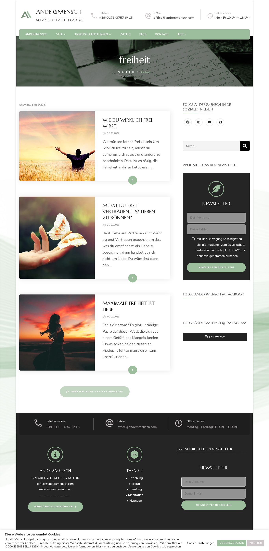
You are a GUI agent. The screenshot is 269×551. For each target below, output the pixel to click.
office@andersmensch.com (174, 18)
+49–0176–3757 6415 (116, 18)
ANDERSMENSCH (59, 11)
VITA (59, 34)
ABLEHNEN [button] (256, 543)
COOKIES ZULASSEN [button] (232, 543)
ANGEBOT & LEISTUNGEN (91, 34)
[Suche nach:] (211, 146)
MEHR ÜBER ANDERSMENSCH (53, 506)
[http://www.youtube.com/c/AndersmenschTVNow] (209, 122)
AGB (180, 34)
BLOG (143, 34)
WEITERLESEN (125, 180)
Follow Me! (217, 337)
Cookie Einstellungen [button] (200, 543)
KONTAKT (162, 34)
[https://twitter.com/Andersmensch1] (220, 122)
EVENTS (125, 34)
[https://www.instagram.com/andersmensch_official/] (199, 122)
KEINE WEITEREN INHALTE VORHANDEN (96, 391)
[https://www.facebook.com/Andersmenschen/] (188, 122)
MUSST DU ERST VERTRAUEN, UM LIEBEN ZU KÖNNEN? (129, 211)
